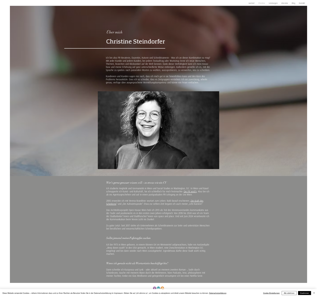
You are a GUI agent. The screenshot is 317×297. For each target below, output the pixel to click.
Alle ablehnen (289, 293)
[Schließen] (314, 293)
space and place (166, 216)
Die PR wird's (190, 191)
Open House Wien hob (140, 210)
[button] (273, 3)
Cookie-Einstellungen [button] (271, 293)
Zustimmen (304, 293)
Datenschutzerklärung (217, 293)
